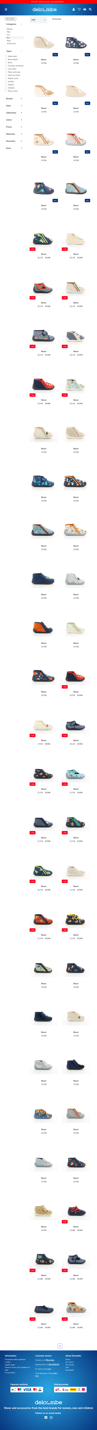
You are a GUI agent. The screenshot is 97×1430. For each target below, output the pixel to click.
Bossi (43, 59)
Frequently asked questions (15, 1359)
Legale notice (10, 1365)
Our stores (70, 1362)
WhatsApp (50, 1360)
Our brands (70, 1365)
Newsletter (70, 1370)
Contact (7, 1362)
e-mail (48, 1369)
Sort (33, 20)
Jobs (67, 1367)
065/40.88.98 (53, 1364)
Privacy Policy (10, 1373)
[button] (14, 24)
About (68, 1359)
